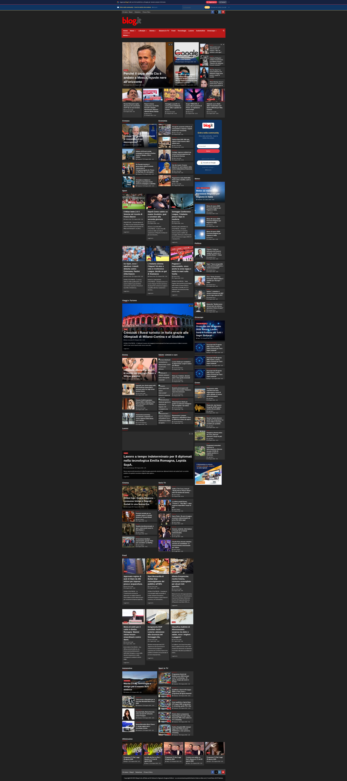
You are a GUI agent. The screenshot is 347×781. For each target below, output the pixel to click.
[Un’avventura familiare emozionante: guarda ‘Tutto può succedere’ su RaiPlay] (128, 541)
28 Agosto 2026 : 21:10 (151, 115)
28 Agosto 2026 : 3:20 (213, 299)
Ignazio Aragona (180, 61)
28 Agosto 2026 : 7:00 (213, 458)
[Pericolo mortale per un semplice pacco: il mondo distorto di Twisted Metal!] (128, 516)
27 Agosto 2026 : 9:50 (213, 311)
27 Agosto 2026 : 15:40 (140, 340)
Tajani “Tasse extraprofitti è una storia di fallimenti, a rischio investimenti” (215, 266)
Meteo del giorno (205, 188)
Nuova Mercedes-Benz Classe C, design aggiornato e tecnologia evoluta (145, 726)
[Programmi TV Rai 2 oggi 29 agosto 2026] (173, 748)
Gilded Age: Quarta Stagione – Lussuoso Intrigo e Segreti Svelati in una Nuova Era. (139, 501)
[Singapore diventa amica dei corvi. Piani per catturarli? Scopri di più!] (200, 435)
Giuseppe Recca (128, 85)
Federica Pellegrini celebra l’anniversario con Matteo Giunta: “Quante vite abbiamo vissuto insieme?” (216, 50)
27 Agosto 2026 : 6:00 (218, 352)
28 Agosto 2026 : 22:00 (179, 147)
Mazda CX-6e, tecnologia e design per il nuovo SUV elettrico (137, 686)
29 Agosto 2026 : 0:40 (140, 379)
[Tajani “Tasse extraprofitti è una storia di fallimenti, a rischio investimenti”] (200, 267)
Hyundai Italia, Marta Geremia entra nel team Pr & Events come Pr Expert (145, 713)
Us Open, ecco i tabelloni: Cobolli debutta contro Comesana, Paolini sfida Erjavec (132, 269)
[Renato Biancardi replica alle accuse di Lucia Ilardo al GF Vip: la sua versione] (132, 95)
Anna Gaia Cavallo (129, 109)
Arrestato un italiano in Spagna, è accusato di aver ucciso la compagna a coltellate (146, 181)
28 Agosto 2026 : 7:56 (178, 369)
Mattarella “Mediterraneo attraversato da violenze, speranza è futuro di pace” (215, 306)
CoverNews (211, 778)
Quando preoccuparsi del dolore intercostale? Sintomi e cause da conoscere (181, 390)
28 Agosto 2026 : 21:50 (149, 185)
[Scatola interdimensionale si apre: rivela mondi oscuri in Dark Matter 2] (128, 529)
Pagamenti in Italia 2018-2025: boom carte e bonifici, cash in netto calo (181, 179)
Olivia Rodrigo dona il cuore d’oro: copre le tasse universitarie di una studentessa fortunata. (216, 74)
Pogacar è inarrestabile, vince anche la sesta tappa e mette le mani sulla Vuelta (181, 269)
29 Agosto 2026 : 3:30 (136, 692)
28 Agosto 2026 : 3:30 (162, 276)
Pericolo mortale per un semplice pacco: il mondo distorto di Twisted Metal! (144, 515)
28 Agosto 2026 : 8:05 (178, 590)
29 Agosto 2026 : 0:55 (191, 61)
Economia (174, 124)
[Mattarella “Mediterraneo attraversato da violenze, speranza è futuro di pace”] (200, 307)
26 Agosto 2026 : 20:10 (179, 496)
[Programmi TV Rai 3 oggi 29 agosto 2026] (215, 748)
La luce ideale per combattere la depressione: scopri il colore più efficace (181, 363)
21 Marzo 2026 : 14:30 (209, 199)
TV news (147, 752)
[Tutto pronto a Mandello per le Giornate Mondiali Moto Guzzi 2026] (128, 701)
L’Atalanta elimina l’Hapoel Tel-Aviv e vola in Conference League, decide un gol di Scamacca (157, 269)
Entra (208, 151)
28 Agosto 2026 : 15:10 (154, 588)
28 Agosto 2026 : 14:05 (185, 708)
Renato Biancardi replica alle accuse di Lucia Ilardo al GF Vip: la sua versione (132, 105)
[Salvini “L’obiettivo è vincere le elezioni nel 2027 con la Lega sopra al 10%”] (200, 294)
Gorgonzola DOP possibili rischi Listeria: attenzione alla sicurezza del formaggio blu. (156, 632)
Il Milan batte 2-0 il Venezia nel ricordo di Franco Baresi (133, 214)
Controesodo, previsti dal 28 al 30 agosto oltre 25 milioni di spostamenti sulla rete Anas (154, 332)
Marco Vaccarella (177, 132)
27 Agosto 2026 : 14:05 (139, 506)
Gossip (211, 44)
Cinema (126, 495)
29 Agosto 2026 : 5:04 (135, 761)
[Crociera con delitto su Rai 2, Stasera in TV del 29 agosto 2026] (194, 748)
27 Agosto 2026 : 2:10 (142, 521)
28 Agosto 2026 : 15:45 (178, 223)
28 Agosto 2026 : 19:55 (185, 695)
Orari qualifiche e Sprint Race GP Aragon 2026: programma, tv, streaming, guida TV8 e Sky (181, 704)
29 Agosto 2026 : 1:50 (185, 684)
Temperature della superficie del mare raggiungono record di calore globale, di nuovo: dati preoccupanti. (214, 392)
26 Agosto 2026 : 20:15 (142, 533)
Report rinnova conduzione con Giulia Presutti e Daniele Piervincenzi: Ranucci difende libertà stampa (151, 107)
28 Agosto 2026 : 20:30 (141, 467)
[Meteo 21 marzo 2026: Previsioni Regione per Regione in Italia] (200, 209)
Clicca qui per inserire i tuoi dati (218, 7)
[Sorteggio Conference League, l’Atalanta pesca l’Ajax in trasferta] (182, 201)
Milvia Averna (149, 113)
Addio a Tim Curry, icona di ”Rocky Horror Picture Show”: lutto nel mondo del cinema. (181, 490)
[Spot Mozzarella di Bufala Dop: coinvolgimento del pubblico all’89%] (157, 566)
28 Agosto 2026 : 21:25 (213, 258)
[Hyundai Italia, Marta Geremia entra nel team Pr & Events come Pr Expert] (128, 714)
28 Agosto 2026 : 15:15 (192, 113)
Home (125, 31)
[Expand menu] (135, 31)
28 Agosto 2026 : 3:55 (178, 172)
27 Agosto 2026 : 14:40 (154, 641)
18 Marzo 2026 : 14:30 (213, 239)
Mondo (126, 70)
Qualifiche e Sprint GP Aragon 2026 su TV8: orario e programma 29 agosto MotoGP (181, 691)
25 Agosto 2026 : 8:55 (178, 511)
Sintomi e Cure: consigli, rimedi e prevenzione (180, 359)
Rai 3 (208, 752)
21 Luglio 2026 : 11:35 (178, 551)
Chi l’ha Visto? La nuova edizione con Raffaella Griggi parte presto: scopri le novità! (216, 62)
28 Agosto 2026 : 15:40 (149, 717)
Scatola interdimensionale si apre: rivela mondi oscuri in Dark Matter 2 (145, 528)
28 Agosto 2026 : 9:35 (138, 276)
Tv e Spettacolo (128, 99)
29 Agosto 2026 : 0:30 (149, 174)
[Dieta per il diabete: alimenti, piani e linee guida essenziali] (164, 377)
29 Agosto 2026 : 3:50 (136, 144)
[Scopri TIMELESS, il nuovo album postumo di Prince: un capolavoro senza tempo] (194, 95)
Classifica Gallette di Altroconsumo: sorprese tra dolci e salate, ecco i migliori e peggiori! (181, 632)
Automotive (200, 31)
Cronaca (126, 133)
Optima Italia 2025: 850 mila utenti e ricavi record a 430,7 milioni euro (181, 141)
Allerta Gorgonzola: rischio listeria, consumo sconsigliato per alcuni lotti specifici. (181, 581)
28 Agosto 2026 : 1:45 (185, 734)
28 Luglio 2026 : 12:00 (178, 536)
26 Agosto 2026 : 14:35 (142, 546)
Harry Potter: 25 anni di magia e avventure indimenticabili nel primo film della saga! (182, 518)
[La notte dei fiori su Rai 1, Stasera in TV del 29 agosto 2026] (152, 748)
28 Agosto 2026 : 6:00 (207, 338)
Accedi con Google (209, 163)
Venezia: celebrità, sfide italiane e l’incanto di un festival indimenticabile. (182, 531)
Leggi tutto (126, 232)
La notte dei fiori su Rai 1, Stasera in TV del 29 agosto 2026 (152, 759)
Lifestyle (142, 31)
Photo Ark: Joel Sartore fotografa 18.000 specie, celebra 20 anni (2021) (214, 407)
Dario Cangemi (128, 506)
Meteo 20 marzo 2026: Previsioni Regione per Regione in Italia (214, 220)
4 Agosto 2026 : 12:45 (178, 523)
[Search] (224, 30)
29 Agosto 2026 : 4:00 (178, 134)
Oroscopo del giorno (202, 323)
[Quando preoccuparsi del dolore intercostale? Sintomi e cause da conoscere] (164, 390)
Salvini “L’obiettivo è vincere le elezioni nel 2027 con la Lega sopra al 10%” (215, 293)
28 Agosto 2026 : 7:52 (178, 395)
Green (198, 188)
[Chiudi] (229, 2)
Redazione (138, 12)
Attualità (138, 149)
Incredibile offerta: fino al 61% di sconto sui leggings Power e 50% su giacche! (140, 373)
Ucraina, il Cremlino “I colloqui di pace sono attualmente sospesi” (147, 77)
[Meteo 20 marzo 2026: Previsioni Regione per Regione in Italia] (200, 221)
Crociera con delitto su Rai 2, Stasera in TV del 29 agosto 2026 (194, 759)
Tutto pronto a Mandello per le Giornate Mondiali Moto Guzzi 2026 (145, 701)
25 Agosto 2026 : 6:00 (218, 378)
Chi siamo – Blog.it (127, 12)
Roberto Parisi (128, 219)
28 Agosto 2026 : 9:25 (213, 286)
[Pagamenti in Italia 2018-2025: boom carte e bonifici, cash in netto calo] (164, 180)
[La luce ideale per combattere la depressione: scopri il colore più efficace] (164, 364)
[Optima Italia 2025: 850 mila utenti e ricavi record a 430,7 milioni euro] (164, 142)
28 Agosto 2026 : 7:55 (178, 381)
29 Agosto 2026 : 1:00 (213, 400)
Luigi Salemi (210, 398)
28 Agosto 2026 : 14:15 (213, 427)
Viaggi (125, 325)
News (132, 31)
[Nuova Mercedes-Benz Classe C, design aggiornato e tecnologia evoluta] (128, 726)
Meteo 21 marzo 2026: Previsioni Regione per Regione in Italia (214, 208)
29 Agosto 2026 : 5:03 (176, 761)
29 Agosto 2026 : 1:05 (149, 159)
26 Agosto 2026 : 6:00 (218, 365)
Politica (208, 247)
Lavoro (191, 31)
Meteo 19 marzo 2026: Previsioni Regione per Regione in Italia (214, 233)
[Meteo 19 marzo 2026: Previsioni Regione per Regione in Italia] (200, 234)
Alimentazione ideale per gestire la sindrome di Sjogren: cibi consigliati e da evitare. (181, 403)
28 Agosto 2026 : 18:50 (142, 395)
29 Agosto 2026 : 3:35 (138, 219)
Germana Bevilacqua (141, 422)
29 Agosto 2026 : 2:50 (130, 111)
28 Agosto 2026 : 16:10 (179, 160)
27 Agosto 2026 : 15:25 (130, 643)
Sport (125, 206)
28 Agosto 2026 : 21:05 (130, 588)
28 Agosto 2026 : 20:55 (172, 113)
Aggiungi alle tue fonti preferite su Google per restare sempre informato (143, 2)
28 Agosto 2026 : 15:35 (213, 271)
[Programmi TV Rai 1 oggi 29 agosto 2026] (132, 748)
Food (173, 31)
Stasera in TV (164, 31)
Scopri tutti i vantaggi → (208, 167)
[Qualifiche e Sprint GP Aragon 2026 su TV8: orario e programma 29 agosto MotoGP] (164, 691)
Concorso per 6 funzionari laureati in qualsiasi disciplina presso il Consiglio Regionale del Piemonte (152, 460)
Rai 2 (167, 752)
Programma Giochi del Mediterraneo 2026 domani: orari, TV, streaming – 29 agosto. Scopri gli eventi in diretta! (180, 678)
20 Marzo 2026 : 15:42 (213, 213)
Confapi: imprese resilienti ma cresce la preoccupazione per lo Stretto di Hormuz (181, 154)
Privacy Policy (146, 12)
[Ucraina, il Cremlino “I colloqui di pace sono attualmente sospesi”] (147, 64)
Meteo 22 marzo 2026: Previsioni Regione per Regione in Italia (208, 194)
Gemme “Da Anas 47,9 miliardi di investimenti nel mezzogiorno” (139, 139)
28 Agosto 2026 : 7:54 (142, 424)
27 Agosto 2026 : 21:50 (178, 278)
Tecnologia (182, 31)
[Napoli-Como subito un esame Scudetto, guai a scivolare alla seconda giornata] (157, 201)
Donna (152, 31)
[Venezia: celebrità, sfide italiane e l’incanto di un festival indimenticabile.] (164, 531)
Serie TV (174, 486)
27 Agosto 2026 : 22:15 (179, 185)
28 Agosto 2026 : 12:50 (142, 409)
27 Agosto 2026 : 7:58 (178, 409)
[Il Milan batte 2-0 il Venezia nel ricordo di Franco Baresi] (133, 201)
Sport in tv (174, 672)
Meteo (125, 35)
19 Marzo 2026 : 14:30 (213, 226)
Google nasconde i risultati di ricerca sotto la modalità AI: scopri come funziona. (186, 57)
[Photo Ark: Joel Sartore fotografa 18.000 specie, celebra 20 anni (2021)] (200, 408)
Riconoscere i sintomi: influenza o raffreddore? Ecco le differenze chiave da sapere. (181, 417)
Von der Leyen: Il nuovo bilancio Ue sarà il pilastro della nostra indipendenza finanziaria (182, 167)
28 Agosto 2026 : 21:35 (154, 223)
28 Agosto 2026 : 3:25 (149, 730)
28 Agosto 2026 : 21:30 (149, 705)
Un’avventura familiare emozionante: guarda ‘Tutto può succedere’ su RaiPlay (144, 540)
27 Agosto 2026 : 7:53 (178, 423)
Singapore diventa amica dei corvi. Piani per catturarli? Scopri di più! (214, 434)
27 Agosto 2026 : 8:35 (178, 641)
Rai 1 (125, 752)
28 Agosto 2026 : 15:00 (213, 113)
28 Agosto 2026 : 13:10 (213, 440)
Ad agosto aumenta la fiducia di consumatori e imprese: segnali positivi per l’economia (182, 128)
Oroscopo (211, 31)
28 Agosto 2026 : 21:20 (140, 85)
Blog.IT (199, 338)
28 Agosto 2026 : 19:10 (213, 412)
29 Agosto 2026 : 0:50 (191, 85)
